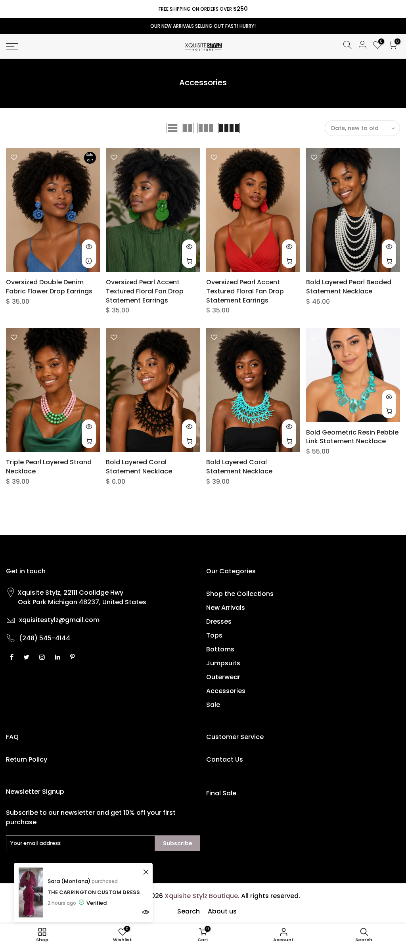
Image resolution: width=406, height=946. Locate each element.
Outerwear (223, 677)
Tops (214, 635)
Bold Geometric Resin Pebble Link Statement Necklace (352, 437)
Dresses (219, 621)
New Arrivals (225, 607)
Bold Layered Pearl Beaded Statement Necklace (348, 287)
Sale (213, 704)
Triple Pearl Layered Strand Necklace (49, 467)
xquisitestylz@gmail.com (59, 619)
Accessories (225, 690)
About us (222, 911)
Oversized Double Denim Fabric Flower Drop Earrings (49, 287)
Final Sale (221, 793)
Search (188, 911)
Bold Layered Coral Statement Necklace (139, 467)
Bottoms (220, 649)
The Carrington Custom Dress (94, 892)
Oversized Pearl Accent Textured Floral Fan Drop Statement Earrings (145, 291)
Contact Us (224, 759)
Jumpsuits (223, 663)
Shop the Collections (240, 593)
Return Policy (26, 759)
